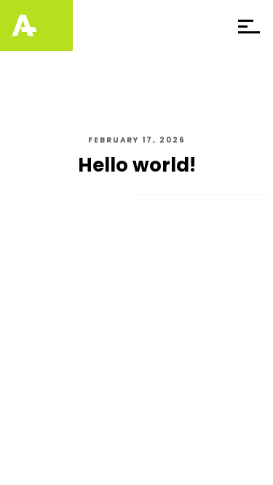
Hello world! (137, 165)
